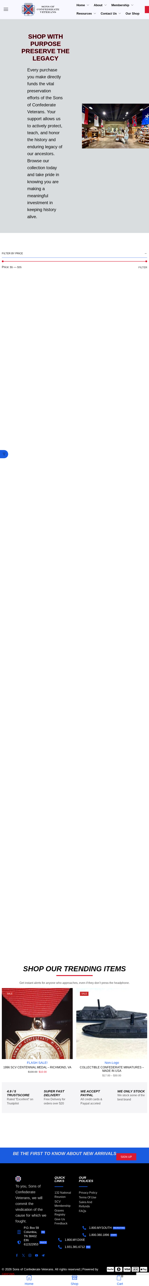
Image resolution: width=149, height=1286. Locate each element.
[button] (4, 454)
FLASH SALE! (37, 1063)
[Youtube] (36, 1255)
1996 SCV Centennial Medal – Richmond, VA (37, 1067)
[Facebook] (16, 1255)
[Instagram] (30, 1255)
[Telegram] (43, 1255)
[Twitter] (23, 1255)
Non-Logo (112, 1063)
